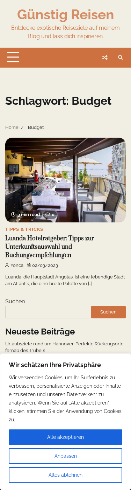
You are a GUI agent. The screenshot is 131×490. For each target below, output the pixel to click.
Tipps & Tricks (24, 229)
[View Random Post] (104, 57)
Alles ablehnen (65, 475)
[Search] (120, 57)
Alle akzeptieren (65, 437)
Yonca (16, 265)
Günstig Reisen (65, 14)
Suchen (15, 301)
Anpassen (65, 456)
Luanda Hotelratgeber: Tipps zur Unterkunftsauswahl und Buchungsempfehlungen (49, 247)
